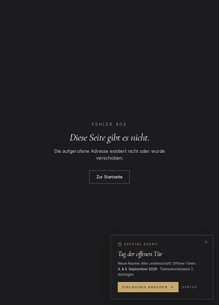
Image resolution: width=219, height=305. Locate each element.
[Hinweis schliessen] (206, 242)
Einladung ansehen (145, 287)
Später (189, 287)
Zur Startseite (109, 176)
